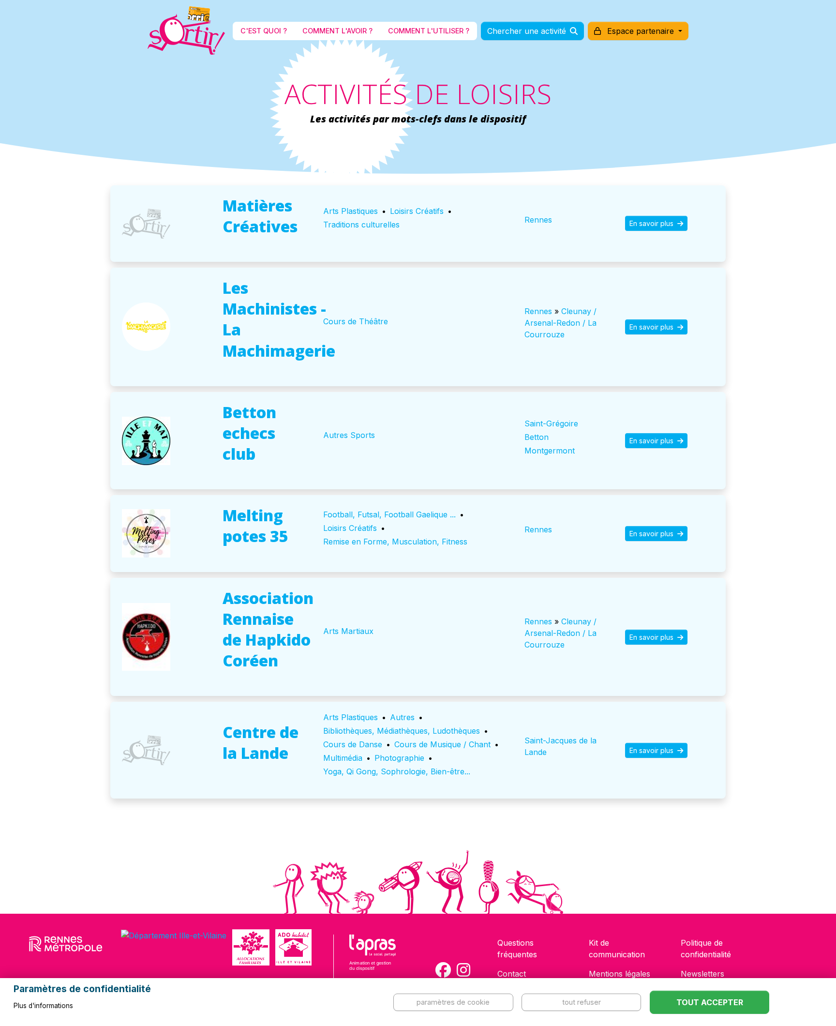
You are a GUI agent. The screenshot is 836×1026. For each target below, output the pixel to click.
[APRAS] (372, 959)
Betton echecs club (249, 433)
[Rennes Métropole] (66, 947)
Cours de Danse (352, 744)
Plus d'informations (43, 1006)
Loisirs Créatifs (417, 211)
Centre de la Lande (261, 742)
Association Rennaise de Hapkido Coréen (268, 629)
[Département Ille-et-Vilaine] (173, 947)
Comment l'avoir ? (337, 31)
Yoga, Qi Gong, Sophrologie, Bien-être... (396, 771)
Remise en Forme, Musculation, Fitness (395, 541)
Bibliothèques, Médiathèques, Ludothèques (401, 731)
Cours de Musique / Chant (442, 744)
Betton (536, 437)
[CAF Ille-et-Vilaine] (250, 947)
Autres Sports (349, 435)
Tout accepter (709, 1002)
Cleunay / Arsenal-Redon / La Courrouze (560, 322)
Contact (511, 974)
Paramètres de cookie (453, 1002)
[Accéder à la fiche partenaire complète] (146, 224)
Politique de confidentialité (706, 948)
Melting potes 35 (255, 525)
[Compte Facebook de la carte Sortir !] (443, 970)
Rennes (538, 220)
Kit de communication (617, 948)
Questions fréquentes (517, 948)
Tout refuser (581, 1002)
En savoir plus (652, 223)
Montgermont (549, 450)
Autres (402, 717)
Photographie (399, 758)
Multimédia (342, 758)
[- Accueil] (186, 31)
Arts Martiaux (348, 631)
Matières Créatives (260, 216)
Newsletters (702, 974)
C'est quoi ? (263, 31)
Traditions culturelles (361, 224)
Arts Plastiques (350, 211)
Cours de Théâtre (355, 321)
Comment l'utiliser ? (428, 31)
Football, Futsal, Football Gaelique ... (389, 514)
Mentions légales (619, 974)
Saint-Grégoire (551, 423)
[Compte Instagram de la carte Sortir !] (463, 970)
